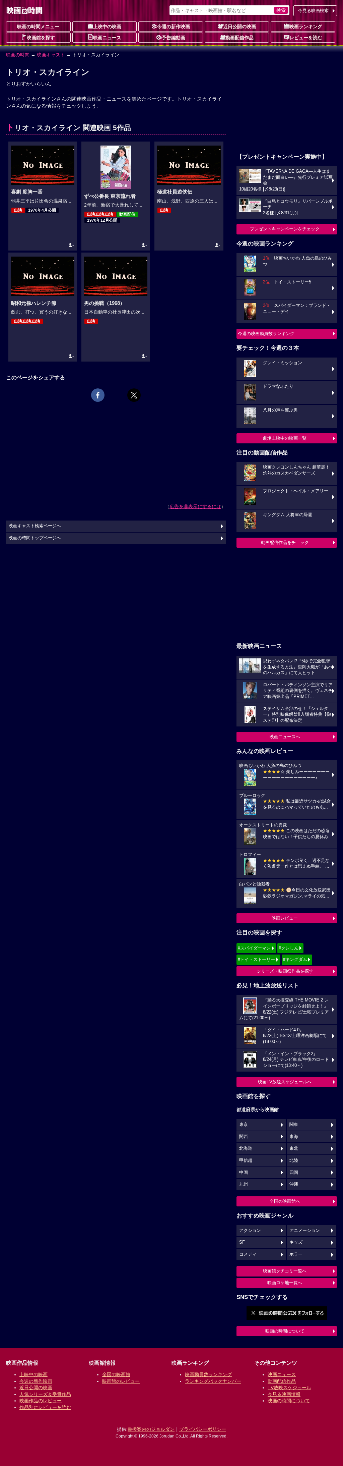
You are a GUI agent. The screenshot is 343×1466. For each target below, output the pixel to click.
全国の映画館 (116, 1374)
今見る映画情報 (284, 1394)
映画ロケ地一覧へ (284, 1282)
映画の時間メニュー (38, 26)
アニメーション (304, 1230)
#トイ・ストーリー (256, 959)
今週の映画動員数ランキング (266, 333)
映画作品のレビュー (40, 1400)
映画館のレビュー (121, 1381)
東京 (243, 1124)
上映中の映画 (107, 26)
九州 (243, 1184)
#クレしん (288, 948)
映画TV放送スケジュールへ (285, 1081)
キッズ (295, 1242)
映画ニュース (107, 37)
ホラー (295, 1254)
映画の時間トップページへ (35, 538)
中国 (243, 1172)
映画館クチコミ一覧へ (284, 1270)
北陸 (293, 1160)
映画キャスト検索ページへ (35, 526)
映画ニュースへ (285, 736)
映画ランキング (305, 26)
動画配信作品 (239, 37)
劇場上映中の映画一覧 (284, 438)
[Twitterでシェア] (134, 395)
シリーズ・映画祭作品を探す (285, 971)
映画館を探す (41, 37)
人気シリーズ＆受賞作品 (45, 1394)
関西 (243, 1136)
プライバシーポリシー (202, 1429)
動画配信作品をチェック (285, 542)
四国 (293, 1172)
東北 (293, 1148)
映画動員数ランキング (208, 1374)
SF (242, 1242)
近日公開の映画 (239, 26)
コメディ (248, 1254)
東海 (293, 1136)
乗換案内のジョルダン (151, 1429)
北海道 (245, 1148)
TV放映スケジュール (289, 1387)
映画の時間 (17, 54)
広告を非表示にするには (195, 506)
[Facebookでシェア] (98, 395)
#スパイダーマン (254, 948)
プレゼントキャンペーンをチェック (285, 228)
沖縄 (293, 1184)
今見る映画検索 (313, 10)
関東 (293, 1124)
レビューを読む (305, 37)
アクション (250, 1230)
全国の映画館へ (285, 1201)
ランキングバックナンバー (213, 1381)
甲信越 (245, 1160)
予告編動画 (173, 37)
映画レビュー (285, 918)
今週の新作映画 (173, 26)
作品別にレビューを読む (45, 1407)
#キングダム (295, 959)
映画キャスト (51, 54)
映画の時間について (284, 1331)
